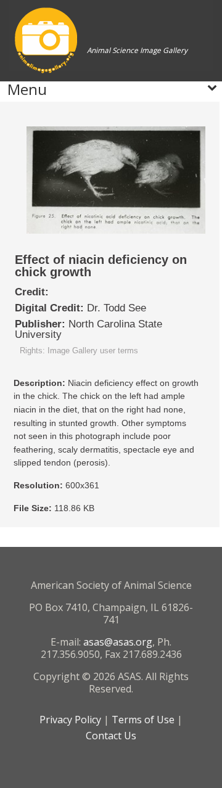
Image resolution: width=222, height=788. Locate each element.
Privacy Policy (70, 719)
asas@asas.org (117, 642)
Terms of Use (143, 719)
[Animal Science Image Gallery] (98, 76)
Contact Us (111, 735)
